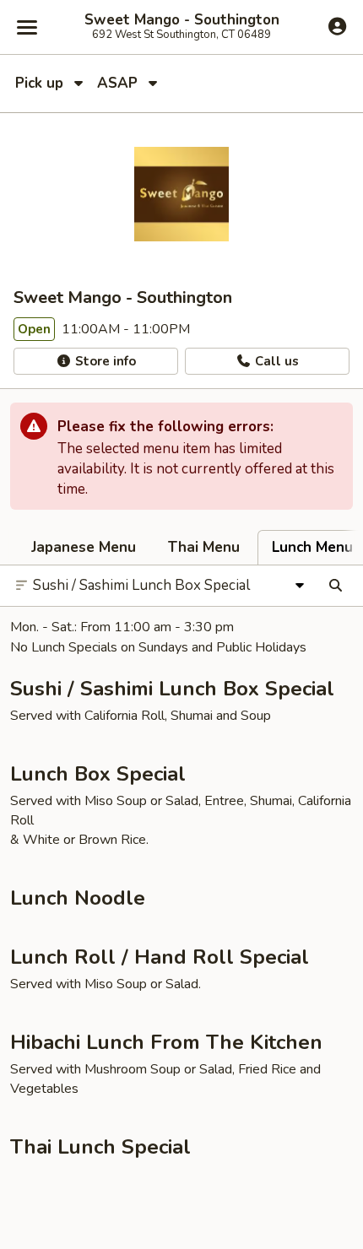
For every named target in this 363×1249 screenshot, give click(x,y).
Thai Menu (204, 547)
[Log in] (337, 26)
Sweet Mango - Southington (181, 20)
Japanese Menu (83, 547)
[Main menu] (27, 27)
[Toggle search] (335, 586)
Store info (104, 361)
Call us (275, 361)
